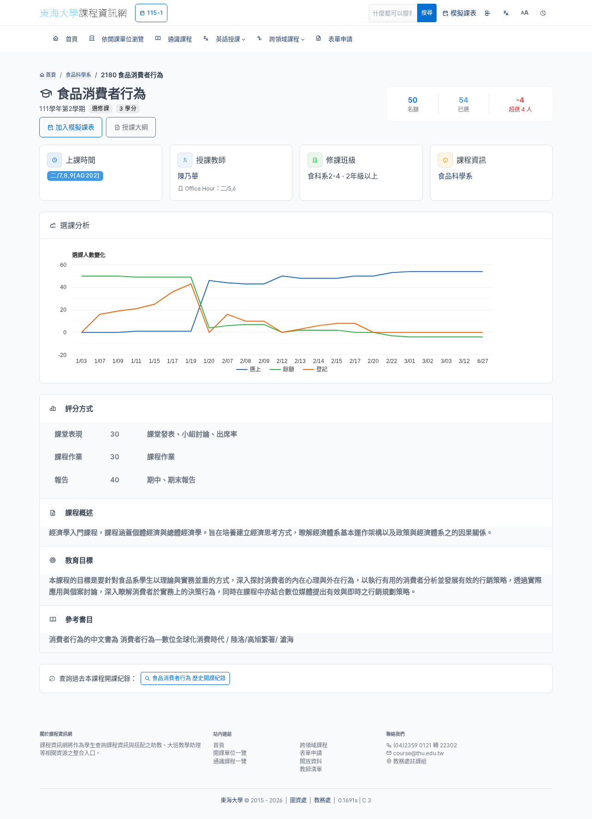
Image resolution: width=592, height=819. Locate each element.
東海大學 (232, 800)
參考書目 (79, 619)
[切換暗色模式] (543, 13)
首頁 (50, 75)
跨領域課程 (313, 745)
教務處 (322, 800)
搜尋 (426, 12)
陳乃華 (188, 176)
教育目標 (79, 560)
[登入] (487, 13)
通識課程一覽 (230, 761)
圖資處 (298, 800)
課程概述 (79, 512)
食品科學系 (78, 75)
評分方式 (79, 408)
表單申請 (311, 753)
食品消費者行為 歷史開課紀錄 (189, 678)
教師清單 (311, 769)
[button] (224, 39)
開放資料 (311, 761)
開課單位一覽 (230, 753)
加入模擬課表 (75, 127)
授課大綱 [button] (135, 127)
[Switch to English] (506, 13)
